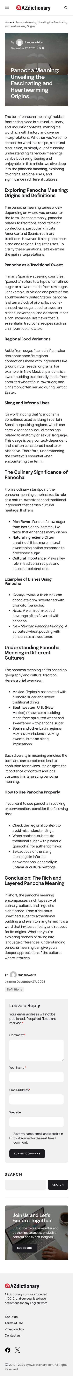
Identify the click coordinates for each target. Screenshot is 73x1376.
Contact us (12, 1335)
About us (11, 1317)
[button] (7, 7)
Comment (17, 1035)
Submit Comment (27, 1153)
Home (8, 22)
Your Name (17, 1067)
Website (15, 1112)
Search (13, 1174)
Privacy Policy (14, 1329)
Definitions (14, 989)
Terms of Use (14, 1323)
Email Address (19, 1090)
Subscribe (25, 1248)
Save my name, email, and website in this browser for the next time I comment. (38, 1138)
